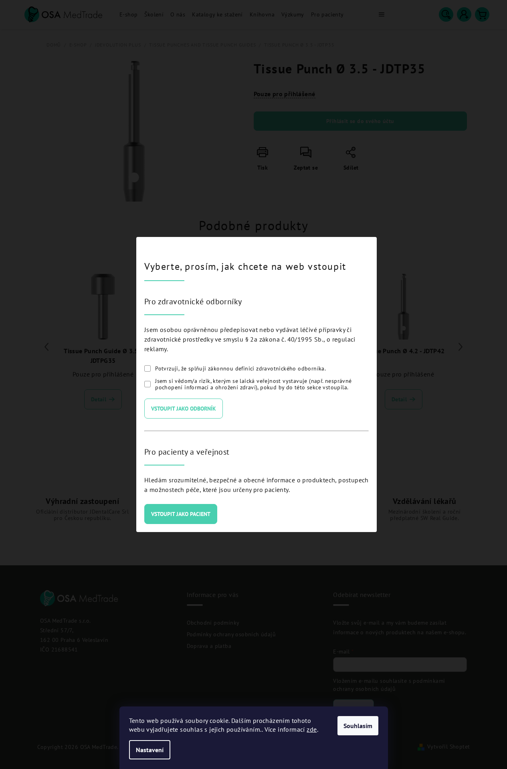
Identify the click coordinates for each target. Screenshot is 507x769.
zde (312, 729)
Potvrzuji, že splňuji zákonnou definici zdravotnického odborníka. (240, 368)
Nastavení (150, 750)
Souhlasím (357, 726)
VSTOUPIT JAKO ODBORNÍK (183, 408)
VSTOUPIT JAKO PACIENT (180, 514)
